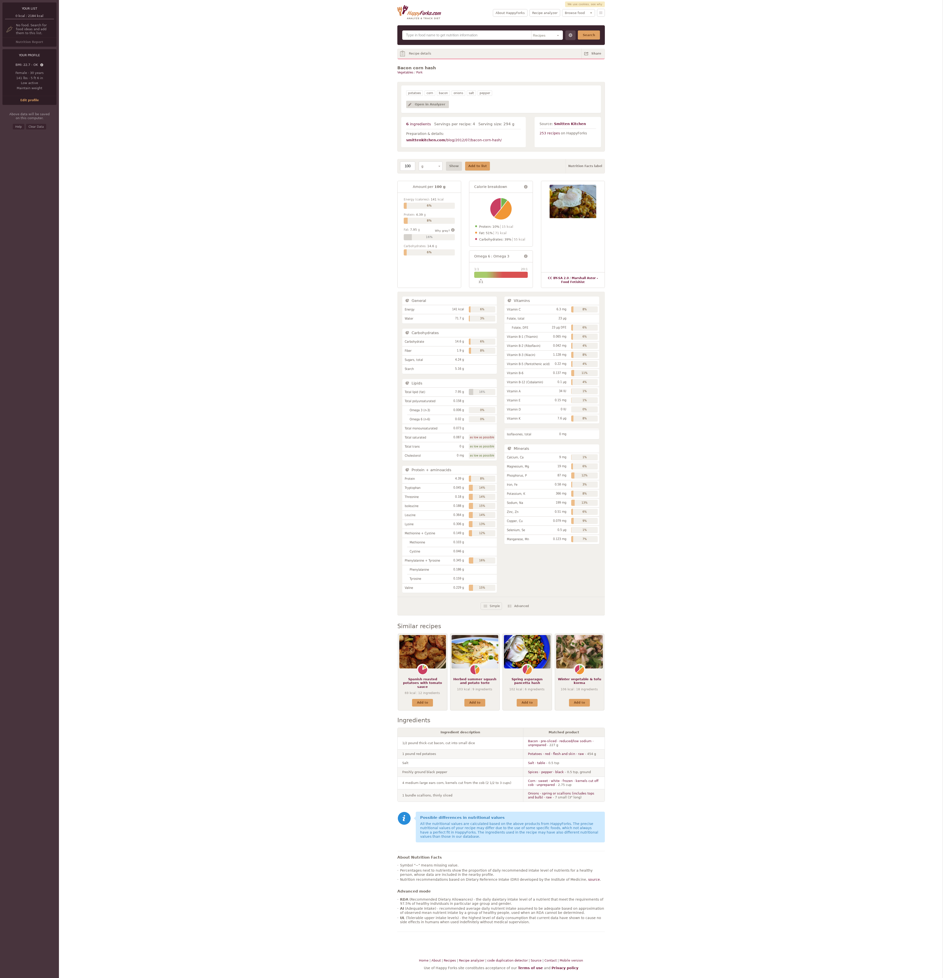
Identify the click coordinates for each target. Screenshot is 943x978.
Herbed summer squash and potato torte (474, 681)
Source (536, 960)
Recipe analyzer (544, 13)
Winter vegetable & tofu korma (579, 681)
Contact (550, 960)
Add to (422, 702)
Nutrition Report (29, 42)
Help (18, 126)
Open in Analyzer (430, 104)
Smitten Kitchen (570, 124)
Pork (419, 72)
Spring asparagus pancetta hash (527, 681)
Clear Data (36, 126)
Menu (601, 13)
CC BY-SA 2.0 (558, 278)
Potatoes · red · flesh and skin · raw (556, 754)
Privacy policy (565, 968)
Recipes (450, 960)
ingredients (418, 124)
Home (424, 960)
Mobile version (571, 960)
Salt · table (536, 763)
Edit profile (29, 100)
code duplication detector (507, 960)
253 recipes (550, 133)
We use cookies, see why (585, 4)
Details (42, 65)
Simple (495, 606)
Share (596, 53)
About (436, 960)
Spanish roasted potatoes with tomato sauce (422, 683)
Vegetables (405, 72)
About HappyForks (510, 13)
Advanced (521, 606)
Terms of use (530, 968)
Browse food (575, 13)
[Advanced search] (570, 35)
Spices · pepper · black (546, 772)
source (594, 879)
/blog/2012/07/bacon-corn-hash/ (454, 140)
